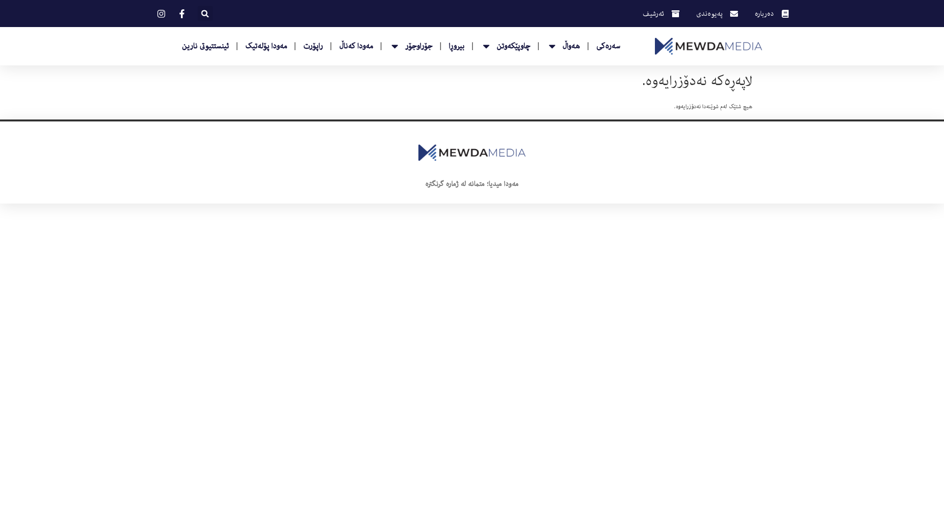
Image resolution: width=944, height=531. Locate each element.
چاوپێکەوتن (514, 46)
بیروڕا (457, 46)
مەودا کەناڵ (356, 46)
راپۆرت (313, 46)
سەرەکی (608, 46)
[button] (205, 13)
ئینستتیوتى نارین (205, 46)
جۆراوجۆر (419, 46)
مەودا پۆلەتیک (266, 46)
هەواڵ (571, 46)
